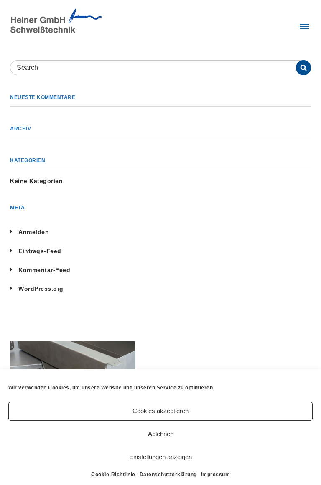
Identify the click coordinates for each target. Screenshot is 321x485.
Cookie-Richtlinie (113, 474)
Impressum (215, 474)
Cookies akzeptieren (160, 410)
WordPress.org (41, 288)
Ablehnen (160, 433)
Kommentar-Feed (44, 270)
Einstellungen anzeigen (160, 456)
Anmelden (33, 232)
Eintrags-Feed (39, 251)
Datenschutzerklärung (168, 474)
